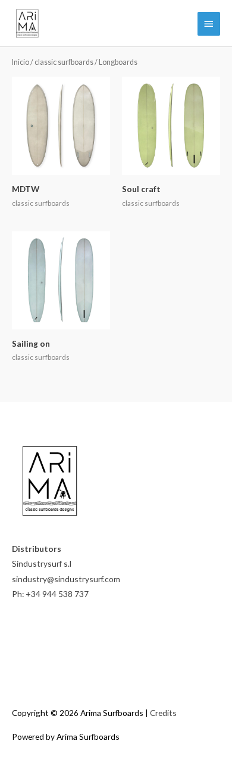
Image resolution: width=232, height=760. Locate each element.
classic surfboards (64, 62)
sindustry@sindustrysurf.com (66, 579)
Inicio (20, 62)
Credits (163, 713)
